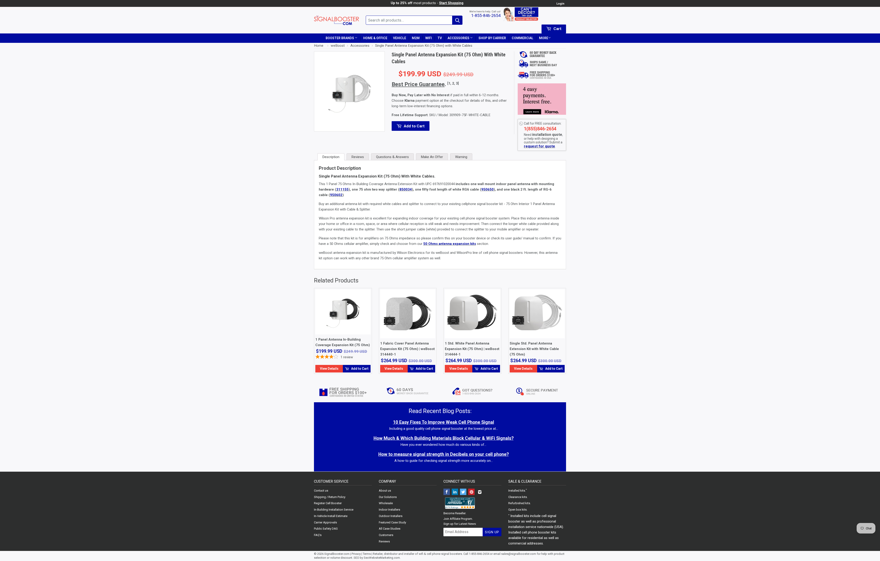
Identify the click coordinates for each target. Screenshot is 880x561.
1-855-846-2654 (485, 15)
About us (385, 490)
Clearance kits (517, 497)
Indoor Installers (389, 509)
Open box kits (517, 509)
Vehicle (399, 38)
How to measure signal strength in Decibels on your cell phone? (443, 454)
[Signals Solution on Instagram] (479, 492)
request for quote (539, 146)
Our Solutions (388, 497)
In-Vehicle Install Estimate (330, 516)
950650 (487, 189)
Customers (386, 535)
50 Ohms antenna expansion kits (449, 244)
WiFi (428, 38)
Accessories (459, 38)
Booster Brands (340, 38)
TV (439, 38)
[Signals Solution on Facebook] (446, 492)
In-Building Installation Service (333, 509)
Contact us (321, 490)
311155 (342, 189)
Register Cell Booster (328, 503)
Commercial (522, 38)
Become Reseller (454, 513)
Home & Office (375, 38)
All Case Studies (389, 528)
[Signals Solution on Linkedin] (455, 492)
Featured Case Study (392, 522)
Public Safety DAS (326, 528)
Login (560, 3)
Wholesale (386, 503)
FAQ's (318, 535)
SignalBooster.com (336, 554)
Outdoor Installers (390, 516)
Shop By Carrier (492, 38)
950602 (336, 195)
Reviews (384, 541)
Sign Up (492, 532)
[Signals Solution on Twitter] (463, 492)
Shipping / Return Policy (329, 497)
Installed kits (516, 490)
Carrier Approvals (325, 522)
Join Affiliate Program (457, 518)
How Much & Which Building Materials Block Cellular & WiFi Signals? (444, 438)
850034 (405, 189)
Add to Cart (359, 368)
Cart (557, 28)
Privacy (356, 554)
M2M (416, 38)
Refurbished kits (519, 503)
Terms (367, 554)
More (543, 38)
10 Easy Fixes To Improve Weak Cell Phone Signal (443, 422)
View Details (329, 368)
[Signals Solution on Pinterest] (471, 492)
